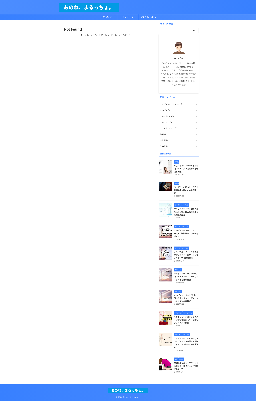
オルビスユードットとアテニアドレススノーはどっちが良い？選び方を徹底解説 (186, 255)
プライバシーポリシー (149, 17)
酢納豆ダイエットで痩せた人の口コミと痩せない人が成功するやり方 (186, 366)
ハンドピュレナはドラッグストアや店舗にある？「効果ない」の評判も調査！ (186, 320)
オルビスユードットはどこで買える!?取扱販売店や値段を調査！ (186, 233)
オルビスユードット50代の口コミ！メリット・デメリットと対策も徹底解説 (186, 298)
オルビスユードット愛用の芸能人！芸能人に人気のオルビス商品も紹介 (186, 212)
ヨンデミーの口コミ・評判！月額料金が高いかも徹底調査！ (186, 190)
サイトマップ (128, 17)
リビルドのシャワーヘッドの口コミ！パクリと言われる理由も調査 (186, 168)
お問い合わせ (106, 17)
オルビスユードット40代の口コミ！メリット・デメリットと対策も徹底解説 (186, 276)
